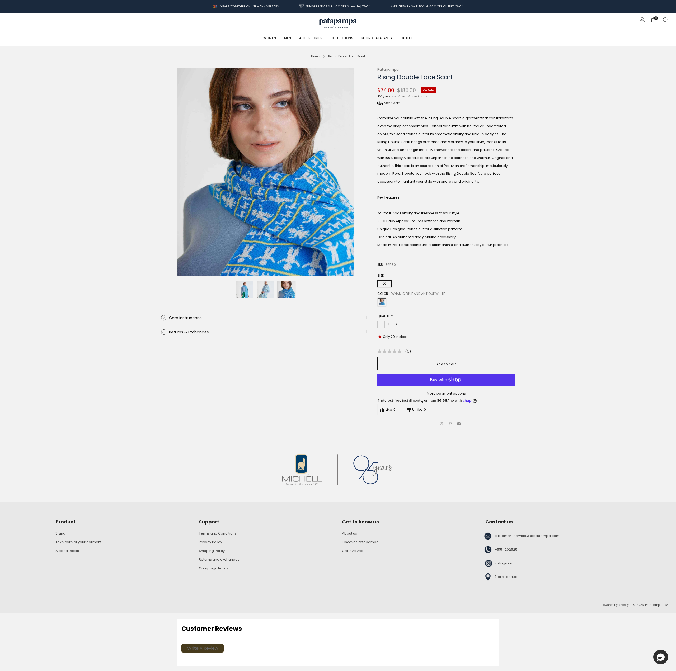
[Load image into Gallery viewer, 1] (244, 289)
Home (315, 56)
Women (269, 38)
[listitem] (246, 6)
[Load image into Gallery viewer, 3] (286, 289)
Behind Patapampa (377, 38)
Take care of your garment (78, 542)
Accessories (310, 38)
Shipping (383, 96)
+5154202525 (506, 549)
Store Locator (506, 576)
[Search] (665, 19)
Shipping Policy (212, 550)
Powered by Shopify (615, 605)
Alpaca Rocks (67, 550)
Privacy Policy (210, 542)
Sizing (60, 533)
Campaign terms (213, 568)
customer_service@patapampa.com (527, 535)
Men (287, 38)
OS (384, 283)
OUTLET (407, 38)
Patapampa (388, 69)
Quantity (385, 316)
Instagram (503, 563)
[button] (660, 657)
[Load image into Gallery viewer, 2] (265, 289)
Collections (341, 38)
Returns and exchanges (219, 559)
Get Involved (352, 550)
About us (349, 533)
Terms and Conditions (218, 533)
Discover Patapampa (360, 542)
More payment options (446, 393)
